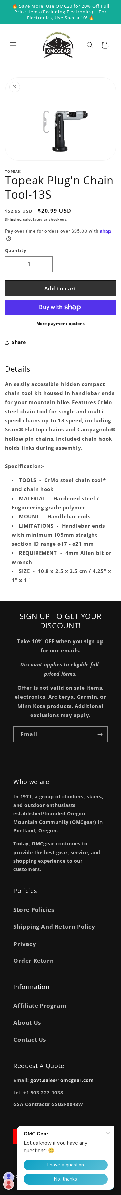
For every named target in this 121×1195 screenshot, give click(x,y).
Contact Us (29, 1039)
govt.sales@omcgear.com (62, 1080)
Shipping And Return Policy (54, 926)
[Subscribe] (99, 734)
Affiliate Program (39, 1005)
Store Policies (33, 910)
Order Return (33, 960)
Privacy (24, 944)
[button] (13, 45)
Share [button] (19, 342)
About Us (27, 1022)
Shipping (13, 219)
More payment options (60, 323)
